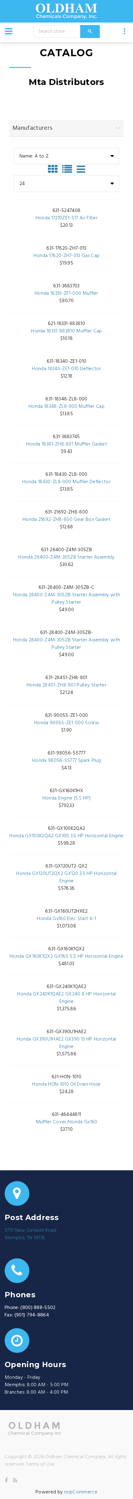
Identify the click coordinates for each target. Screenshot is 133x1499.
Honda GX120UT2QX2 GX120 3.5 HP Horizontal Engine (66, 877)
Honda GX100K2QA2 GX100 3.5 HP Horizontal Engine (66, 836)
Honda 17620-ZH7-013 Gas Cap (66, 256)
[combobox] (66, 156)
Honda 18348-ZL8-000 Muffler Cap (66, 407)
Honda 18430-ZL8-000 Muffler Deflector (66, 482)
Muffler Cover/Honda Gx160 (66, 1122)
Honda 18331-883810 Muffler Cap (66, 331)
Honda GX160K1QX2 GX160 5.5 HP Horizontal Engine (66, 956)
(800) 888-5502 (38, 1308)
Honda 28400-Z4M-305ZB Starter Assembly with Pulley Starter (66, 598)
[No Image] (81, 169)
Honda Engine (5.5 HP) (66, 798)
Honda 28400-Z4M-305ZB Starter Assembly (66, 557)
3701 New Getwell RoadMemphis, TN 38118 (31, 1234)
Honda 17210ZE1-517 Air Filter (66, 218)
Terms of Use (40, 1464)
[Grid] (54, 169)
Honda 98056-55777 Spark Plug (66, 761)
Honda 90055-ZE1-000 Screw (66, 723)
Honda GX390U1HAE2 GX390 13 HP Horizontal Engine (66, 1043)
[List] (68, 169)
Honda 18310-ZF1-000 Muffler (66, 293)
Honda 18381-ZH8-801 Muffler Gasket (66, 444)
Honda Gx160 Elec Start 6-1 (66, 919)
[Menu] (8, 31)
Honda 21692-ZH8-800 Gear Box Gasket (66, 520)
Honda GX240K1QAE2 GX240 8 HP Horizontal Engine (66, 998)
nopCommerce (81, 1492)
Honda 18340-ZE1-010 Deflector (66, 369)
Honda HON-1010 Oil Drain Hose (66, 1084)
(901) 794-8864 (32, 1315)
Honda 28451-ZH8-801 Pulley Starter (66, 685)
